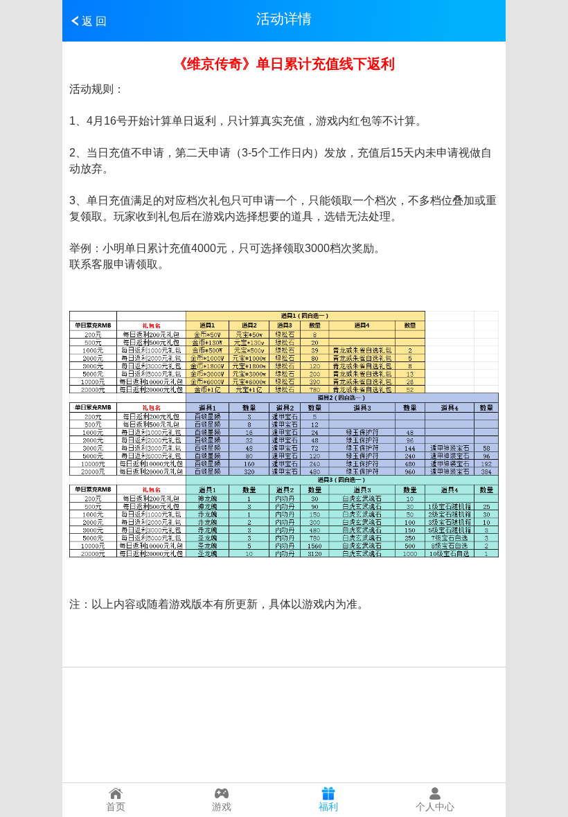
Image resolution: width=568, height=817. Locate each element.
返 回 (94, 21)
